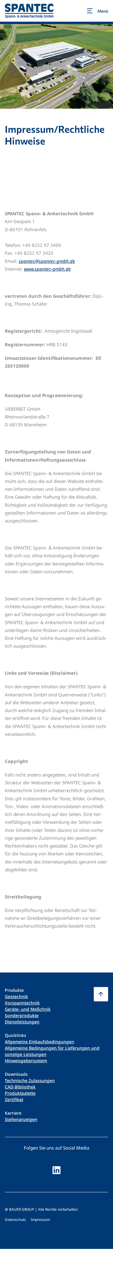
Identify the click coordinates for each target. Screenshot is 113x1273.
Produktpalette (20, 1093)
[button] (101, 994)
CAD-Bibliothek (20, 1087)
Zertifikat (14, 1099)
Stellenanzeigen (21, 1119)
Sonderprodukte (22, 1015)
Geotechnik (16, 996)
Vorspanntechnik (22, 1003)
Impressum (40, 1219)
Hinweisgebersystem (26, 1060)
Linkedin (56, 1170)
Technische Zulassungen (30, 1080)
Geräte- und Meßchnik (28, 1009)
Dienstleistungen (22, 1022)
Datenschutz (15, 1219)
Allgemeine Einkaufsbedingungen (39, 1041)
